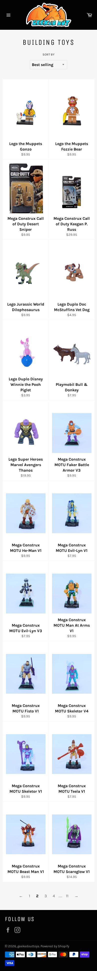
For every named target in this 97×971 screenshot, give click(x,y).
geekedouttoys (28, 946)
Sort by (48, 54)
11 (67, 895)
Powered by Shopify (55, 946)
